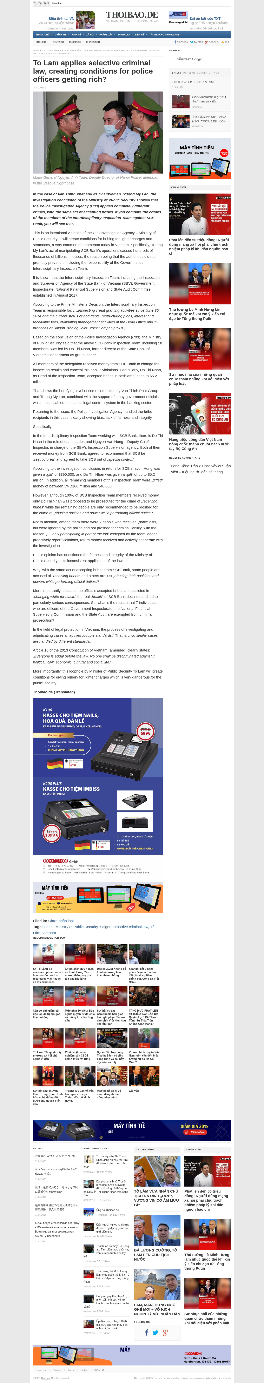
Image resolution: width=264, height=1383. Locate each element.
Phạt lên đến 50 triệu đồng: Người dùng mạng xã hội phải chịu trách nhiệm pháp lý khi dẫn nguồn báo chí (199, 247)
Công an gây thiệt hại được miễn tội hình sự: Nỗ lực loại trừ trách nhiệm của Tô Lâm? (106, 1301)
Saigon (105, 927)
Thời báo (45, 1378)
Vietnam (49, 933)
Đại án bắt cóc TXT (205, 19)
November (55, 50)
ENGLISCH (41, 42)
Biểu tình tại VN (61, 19)
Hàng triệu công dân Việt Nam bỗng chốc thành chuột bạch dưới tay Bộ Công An (199, 444)
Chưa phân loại (77, 50)
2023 (44, 50)
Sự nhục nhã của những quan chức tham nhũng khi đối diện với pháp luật (199, 379)
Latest (176, 73)
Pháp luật (105, 34)
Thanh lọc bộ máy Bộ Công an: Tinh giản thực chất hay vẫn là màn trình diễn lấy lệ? (106, 1251)
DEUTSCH (58, 42)
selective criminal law (130, 927)
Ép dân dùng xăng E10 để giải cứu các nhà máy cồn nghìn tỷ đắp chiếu (111, 1325)
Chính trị (60, 34)
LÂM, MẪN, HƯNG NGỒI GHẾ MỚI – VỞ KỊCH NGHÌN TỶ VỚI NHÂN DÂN (157, 1309)
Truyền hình (145, 1149)
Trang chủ (43, 34)
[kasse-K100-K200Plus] (98, 879)
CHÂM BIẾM (178, 187)
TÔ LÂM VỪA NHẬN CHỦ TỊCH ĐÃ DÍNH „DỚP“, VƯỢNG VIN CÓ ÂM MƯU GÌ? (156, 1198)
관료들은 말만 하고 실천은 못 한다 (56, 1155)
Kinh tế (76, 34)
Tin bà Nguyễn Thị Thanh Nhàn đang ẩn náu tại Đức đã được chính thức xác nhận (106, 1161)
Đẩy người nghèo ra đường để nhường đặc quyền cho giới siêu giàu (112, 1228)
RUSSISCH (75, 42)
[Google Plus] (168, 1334)
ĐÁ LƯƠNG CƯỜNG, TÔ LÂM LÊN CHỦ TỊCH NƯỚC (155, 1254)
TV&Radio (124, 34)
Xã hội (90, 34)
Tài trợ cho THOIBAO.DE (164, 34)
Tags (216, 73)
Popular (189, 73)
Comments (204, 73)
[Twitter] (157, 1334)
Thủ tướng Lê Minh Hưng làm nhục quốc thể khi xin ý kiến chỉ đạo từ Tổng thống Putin (197, 314)
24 (65, 50)
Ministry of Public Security (76, 927)
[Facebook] (148, 1334)
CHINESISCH (93, 42)
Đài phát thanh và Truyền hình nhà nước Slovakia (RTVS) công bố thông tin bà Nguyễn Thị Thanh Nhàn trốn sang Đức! (106, 1188)
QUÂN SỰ (98, 1370)
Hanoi (48, 927)
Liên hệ (139, 34)
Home (36, 50)
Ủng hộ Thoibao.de (107, 1210)
